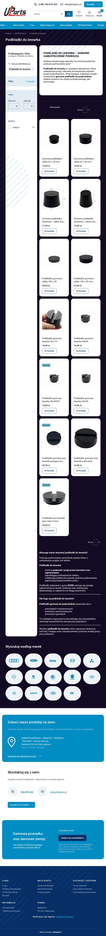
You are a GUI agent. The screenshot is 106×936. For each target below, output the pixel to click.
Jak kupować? (8, 908)
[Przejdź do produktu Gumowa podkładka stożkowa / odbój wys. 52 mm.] (54, 199)
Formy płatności (80, 886)
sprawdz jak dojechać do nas (22, 756)
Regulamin (42, 908)
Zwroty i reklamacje (46, 911)
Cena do (27, 101)
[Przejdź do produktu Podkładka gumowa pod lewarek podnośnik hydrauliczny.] (86, 438)
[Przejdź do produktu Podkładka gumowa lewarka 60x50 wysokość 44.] (86, 378)
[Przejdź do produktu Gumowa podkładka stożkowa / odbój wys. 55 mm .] (86, 199)
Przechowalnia (44, 892)
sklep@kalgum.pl (73, 4)
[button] (69, 14)
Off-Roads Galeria (10, 892)
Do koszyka (49, 171)
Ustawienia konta (45, 889)
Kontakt (91, 4)
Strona (79, 110)
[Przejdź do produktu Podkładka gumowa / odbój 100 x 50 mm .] (86, 259)
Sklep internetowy (50, 932)
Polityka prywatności (11, 911)
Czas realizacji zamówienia (84, 892)
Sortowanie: (55, 107)
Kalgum (8, 33)
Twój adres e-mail (66, 830)
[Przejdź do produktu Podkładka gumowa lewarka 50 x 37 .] (54, 318)
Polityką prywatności (67, 851)
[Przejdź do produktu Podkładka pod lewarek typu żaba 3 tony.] (54, 498)
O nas (4, 886)
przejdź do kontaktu (20, 805)
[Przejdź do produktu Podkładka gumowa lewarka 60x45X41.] (54, 378)
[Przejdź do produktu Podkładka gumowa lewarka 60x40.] (86, 318)
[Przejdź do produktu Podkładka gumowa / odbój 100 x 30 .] (54, 259)
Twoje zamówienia (45, 886)
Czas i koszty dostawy (82, 889)
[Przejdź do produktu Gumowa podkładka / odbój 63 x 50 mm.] (86, 139)
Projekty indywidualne (11, 889)
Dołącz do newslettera (72, 838)
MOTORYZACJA (20, 33)
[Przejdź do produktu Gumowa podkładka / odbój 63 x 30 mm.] (54, 139)
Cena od (11, 101)
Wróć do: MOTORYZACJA (21, 64)
